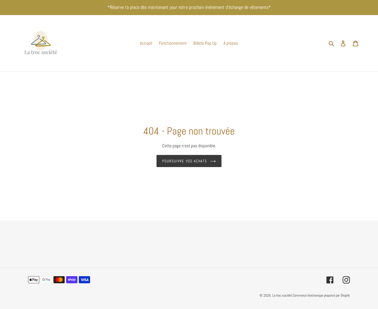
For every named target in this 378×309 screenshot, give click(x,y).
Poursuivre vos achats (184, 161)
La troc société (282, 295)
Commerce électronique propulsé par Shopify (321, 295)
